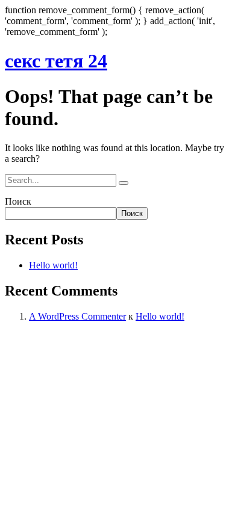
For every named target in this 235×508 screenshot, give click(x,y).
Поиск (18, 201)
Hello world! (53, 265)
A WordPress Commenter (77, 316)
